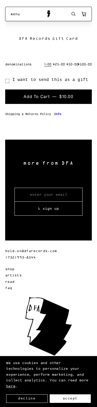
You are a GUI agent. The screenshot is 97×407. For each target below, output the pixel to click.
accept (70, 399)
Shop (9, 269)
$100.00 (85, 64)
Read (9, 281)
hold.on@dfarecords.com (31, 251)
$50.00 (72, 64)
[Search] (73, 14)
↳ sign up (48, 209)
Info (57, 114)
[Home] (48, 14)
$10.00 (45, 64)
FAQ (8, 288)
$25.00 (59, 64)
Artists (13, 275)
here (10, 386)
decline (26, 399)
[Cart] (83, 14)
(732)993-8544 (20, 257)
